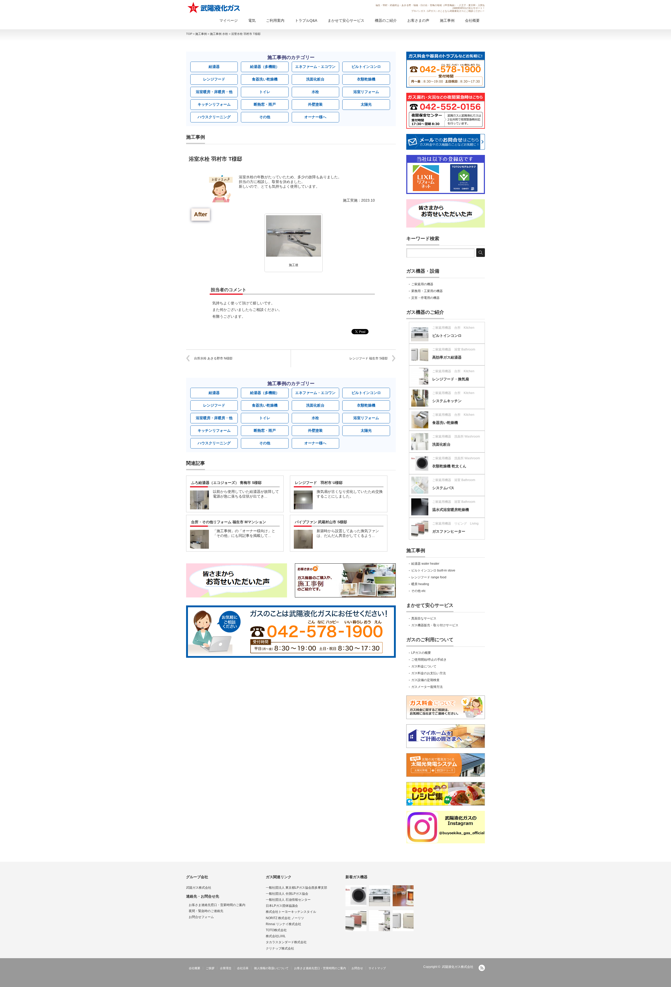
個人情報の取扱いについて (271, 968)
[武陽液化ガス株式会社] (214, 7)
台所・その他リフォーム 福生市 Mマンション (228, 522)
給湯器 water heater (425, 563)
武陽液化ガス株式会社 (457, 967)
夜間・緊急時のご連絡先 (206, 911)
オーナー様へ (315, 117)
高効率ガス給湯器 (447, 357)
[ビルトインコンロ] (379, 895)
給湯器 (214, 66)
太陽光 (366, 104)
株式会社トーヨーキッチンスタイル (291, 912)
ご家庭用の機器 (422, 284)
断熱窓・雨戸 (265, 104)
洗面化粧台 (315, 79)
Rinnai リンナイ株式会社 (283, 924)
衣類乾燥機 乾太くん (449, 466)
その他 (264, 117)
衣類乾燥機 (366, 79)
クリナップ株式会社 (280, 948)
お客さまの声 (418, 20)
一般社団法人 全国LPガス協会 (287, 894)
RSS (482, 968)
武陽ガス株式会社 (198, 887)
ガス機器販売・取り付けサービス (434, 625)
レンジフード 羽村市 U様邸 (319, 483)
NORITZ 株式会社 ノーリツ (285, 918)
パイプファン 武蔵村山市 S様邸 (321, 522)
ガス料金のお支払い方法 (428, 673)
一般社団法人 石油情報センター (288, 900)
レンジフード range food (428, 577)
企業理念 (225, 968)
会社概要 (472, 20)
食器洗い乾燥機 (265, 79)
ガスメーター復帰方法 (427, 687)
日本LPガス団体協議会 (282, 906)
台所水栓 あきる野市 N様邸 (213, 358)
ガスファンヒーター (448, 531)
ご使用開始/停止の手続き (429, 659)
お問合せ (357, 968)
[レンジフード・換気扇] (379, 920)
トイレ (264, 92)
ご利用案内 (275, 20)
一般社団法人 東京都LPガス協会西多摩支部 (296, 887)
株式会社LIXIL (276, 936)
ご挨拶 (210, 968)
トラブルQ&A (306, 20)
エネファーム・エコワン (315, 66)
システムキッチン (447, 401)
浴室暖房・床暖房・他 (214, 92)
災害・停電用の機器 (425, 298)
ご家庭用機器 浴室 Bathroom (453, 349)
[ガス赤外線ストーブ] (403, 895)
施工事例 (447, 20)
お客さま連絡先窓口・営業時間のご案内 (217, 905)
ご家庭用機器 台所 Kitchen (453, 328)
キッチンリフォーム (214, 104)
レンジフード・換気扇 (450, 379)
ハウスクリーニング (214, 117)
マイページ (228, 20)
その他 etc (418, 591)
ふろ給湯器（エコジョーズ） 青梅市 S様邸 (226, 483)
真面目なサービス (423, 618)
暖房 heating (420, 584)
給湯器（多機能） (264, 66)
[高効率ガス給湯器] (403, 920)
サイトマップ (377, 968)
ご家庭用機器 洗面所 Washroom (456, 436)
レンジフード (214, 79)
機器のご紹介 (386, 20)
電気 (252, 20)
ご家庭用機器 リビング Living (455, 523)
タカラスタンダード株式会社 (286, 942)
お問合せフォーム (201, 917)
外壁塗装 (315, 104)
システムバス (443, 488)
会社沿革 (242, 968)
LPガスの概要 (421, 653)
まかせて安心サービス (346, 20)
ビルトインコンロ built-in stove (433, 570)
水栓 (315, 92)
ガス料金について (423, 666)
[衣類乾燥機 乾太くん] (355, 895)
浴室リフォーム (366, 92)
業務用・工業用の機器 (427, 291)
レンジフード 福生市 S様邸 (368, 358)
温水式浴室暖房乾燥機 (450, 510)
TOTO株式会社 (276, 930)
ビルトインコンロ (366, 66)
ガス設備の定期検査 (425, 680)
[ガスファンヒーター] (355, 920)
